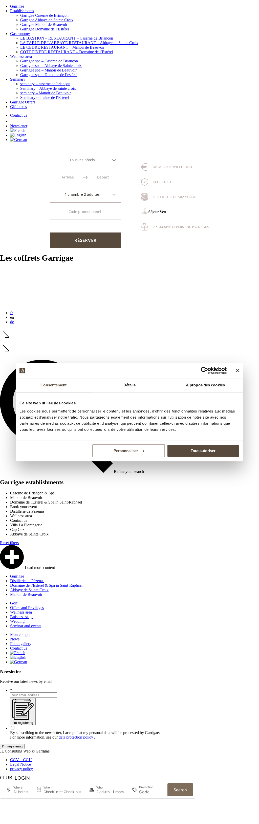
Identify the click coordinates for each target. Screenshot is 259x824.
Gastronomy (20, 33)
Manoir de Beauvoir (26, 594)
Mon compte (20, 634)
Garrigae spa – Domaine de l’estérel (48, 75)
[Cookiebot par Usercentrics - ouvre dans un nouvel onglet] (204, 370)
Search (180, 789)
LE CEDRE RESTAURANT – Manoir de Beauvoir (62, 47)
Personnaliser (126, 451)
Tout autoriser (203, 451)
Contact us (18, 115)
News (14, 639)
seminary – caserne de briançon (45, 84)
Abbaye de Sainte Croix (29, 590)
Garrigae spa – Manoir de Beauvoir (48, 70)
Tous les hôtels (82, 159)
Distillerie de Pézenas (27, 581)
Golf (13, 603)
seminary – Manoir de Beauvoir (45, 93)
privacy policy (21, 769)
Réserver (85, 240)
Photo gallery (20, 643)
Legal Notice (20, 764)
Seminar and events (25, 626)
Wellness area (21, 56)
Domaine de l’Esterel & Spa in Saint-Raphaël (46, 585)
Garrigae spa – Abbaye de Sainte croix (51, 65)
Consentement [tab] (53, 385)
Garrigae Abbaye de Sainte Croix (46, 20)
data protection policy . (77, 737)
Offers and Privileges (27, 607)
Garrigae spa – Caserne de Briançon (49, 61)
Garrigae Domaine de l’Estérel (44, 29)
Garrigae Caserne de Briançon (44, 15)
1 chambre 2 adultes (82, 194)
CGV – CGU (21, 760)
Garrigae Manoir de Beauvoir (43, 24)
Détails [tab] (129, 385)
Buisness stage (21, 617)
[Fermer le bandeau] (238, 370)
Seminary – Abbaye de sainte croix (48, 88)
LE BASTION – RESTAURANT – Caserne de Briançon (66, 38)
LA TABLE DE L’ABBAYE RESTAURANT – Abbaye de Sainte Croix (79, 43)
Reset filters (9, 543)
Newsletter (18, 126)
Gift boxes (18, 106)
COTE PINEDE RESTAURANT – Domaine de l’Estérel (66, 52)
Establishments (22, 11)
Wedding (17, 621)
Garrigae (17, 6)
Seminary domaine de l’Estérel (44, 97)
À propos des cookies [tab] (205, 385)
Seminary (17, 79)
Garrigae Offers (22, 102)
